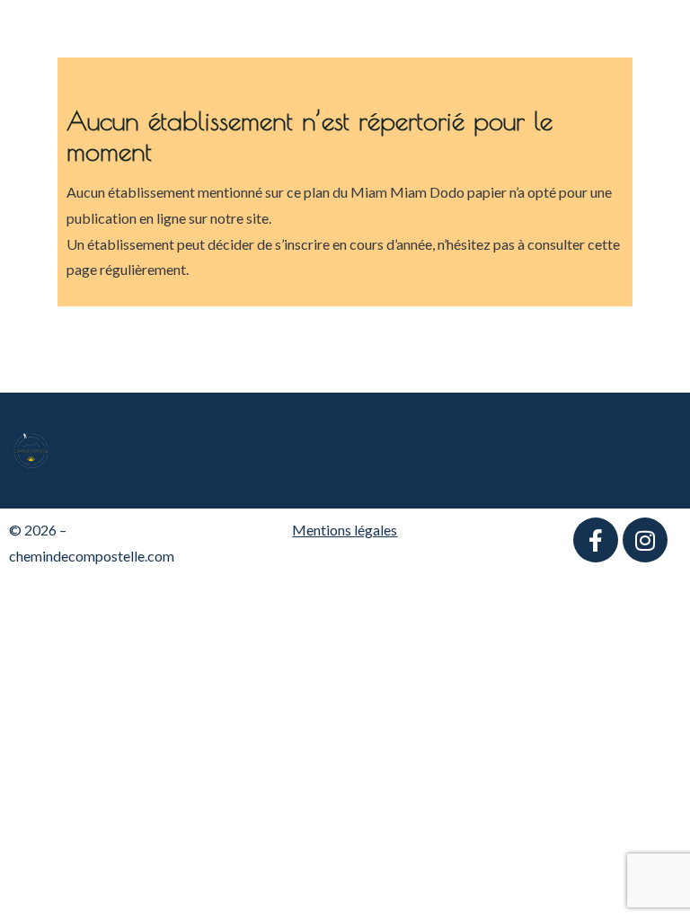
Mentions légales (344, 529)
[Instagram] (645, 540)
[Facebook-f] (595, 540)
